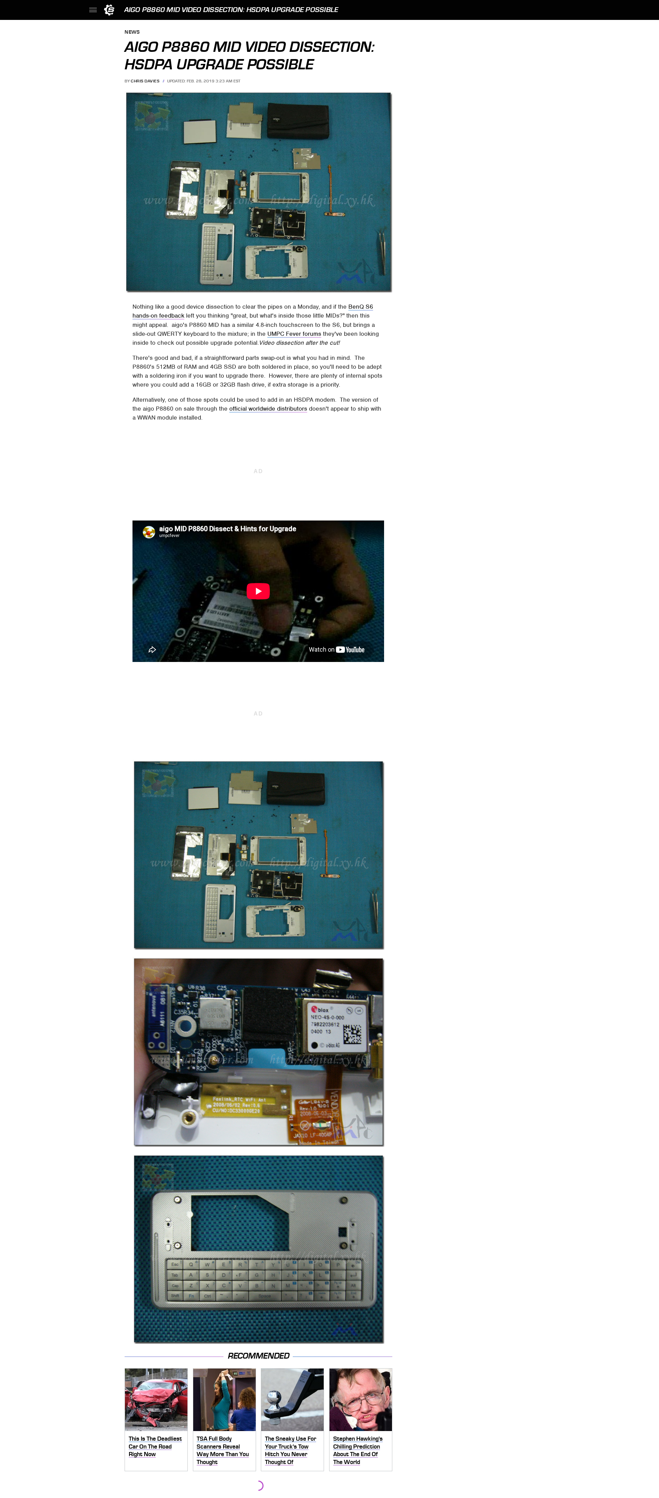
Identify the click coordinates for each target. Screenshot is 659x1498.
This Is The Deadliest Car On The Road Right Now (155, 1446)
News (132, 32)
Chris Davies (145, 81)
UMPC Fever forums (294, 334)
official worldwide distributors (268, 408)
